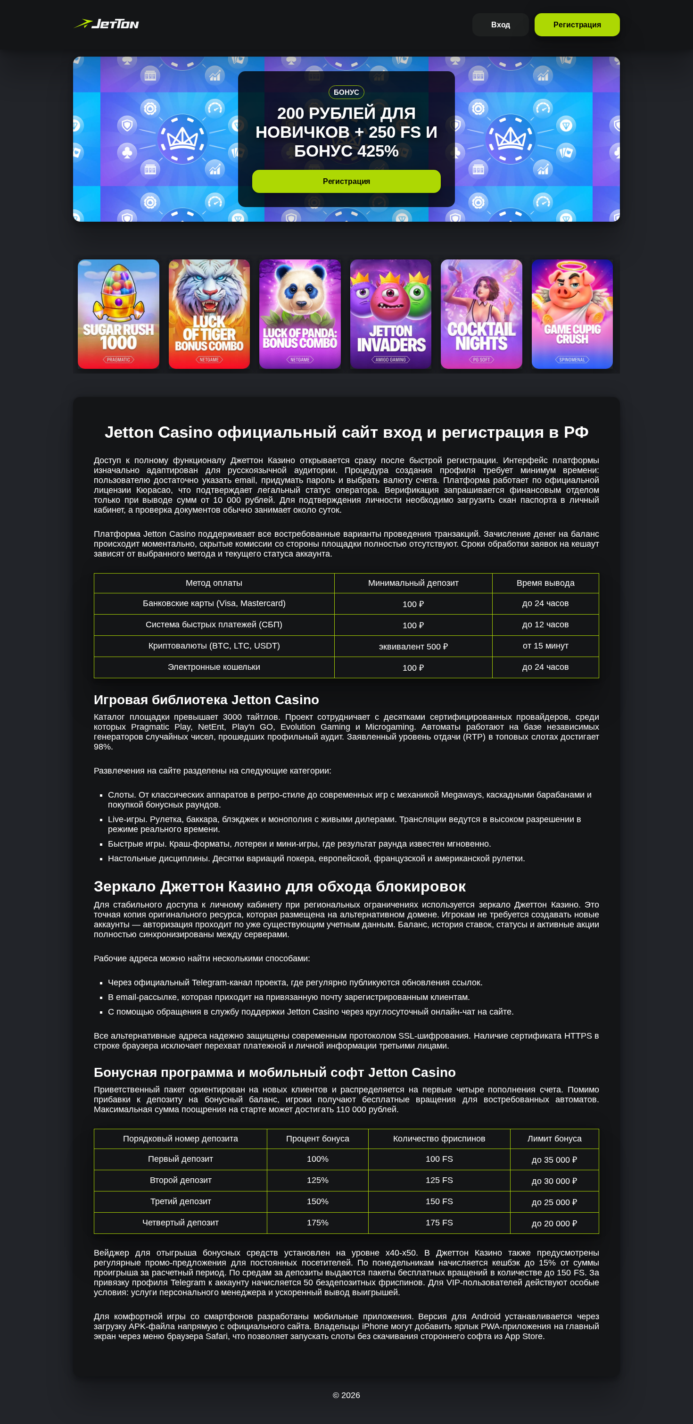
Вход (501, 25)
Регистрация (577, 25)
